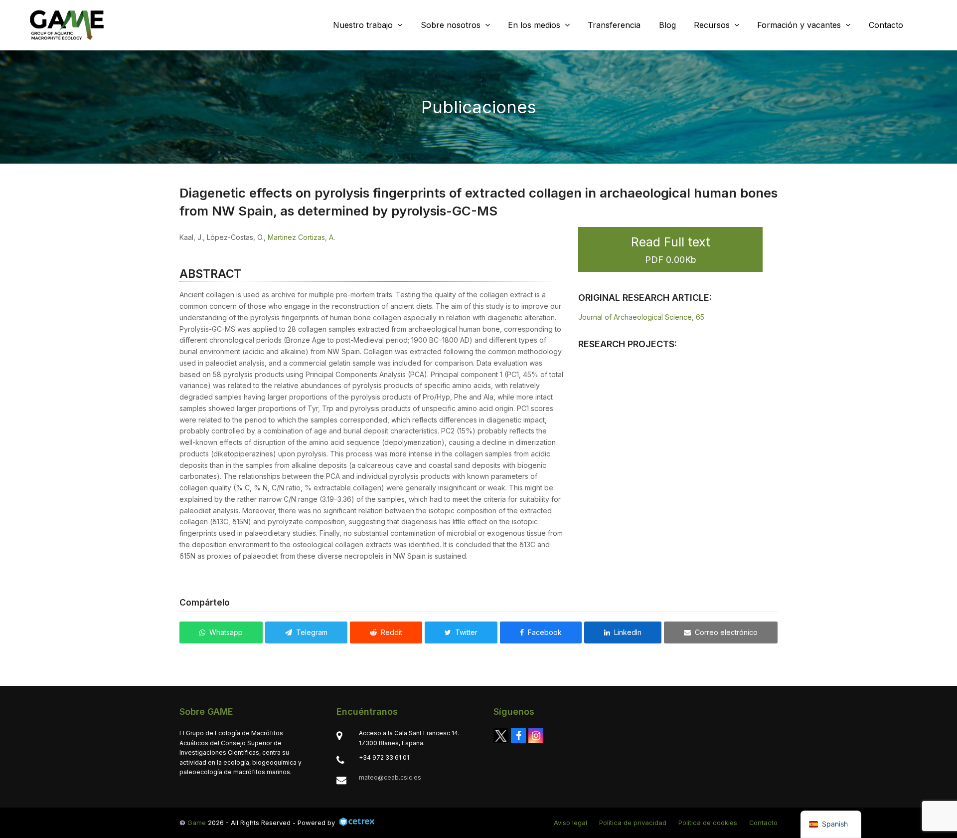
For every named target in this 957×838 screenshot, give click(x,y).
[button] (221, 632)
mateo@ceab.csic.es (390, 777)
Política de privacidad (632, 823)
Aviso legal (570, 823)
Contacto (763, 823)
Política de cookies (707, 823)
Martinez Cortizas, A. (301, 237)
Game (196, 823)
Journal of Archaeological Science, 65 (641, 317)
